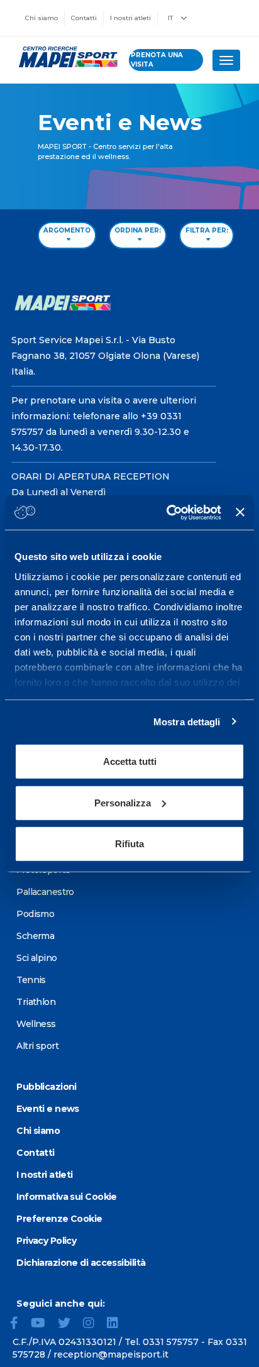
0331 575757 (171, 1342)
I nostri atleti (130, 18)
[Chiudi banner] (240, 512)
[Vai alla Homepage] (64, 57)
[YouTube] (43, 1324)
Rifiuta (129, 843)
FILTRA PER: (206, 230)
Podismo (35, 914)
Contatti (84, 18)
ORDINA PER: (137, 230)
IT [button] (171, 18)
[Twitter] (69, 1324)
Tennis (31, 979)
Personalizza (122, 802)
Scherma (35, 936)
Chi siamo (41, 18)
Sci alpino (36, 957)
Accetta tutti (130, 761)
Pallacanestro (45, 892)
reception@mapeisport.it (110, 1354)
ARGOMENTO (67, 230)
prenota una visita (157, 59)
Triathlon (35, 1001)
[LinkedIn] (117, 1324)
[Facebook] (19, 1324)
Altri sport (37, 1045)
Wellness (36, 1023)
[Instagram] (93, 1324)
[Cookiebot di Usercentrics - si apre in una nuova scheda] (167, 512)
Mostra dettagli (187, 721)
